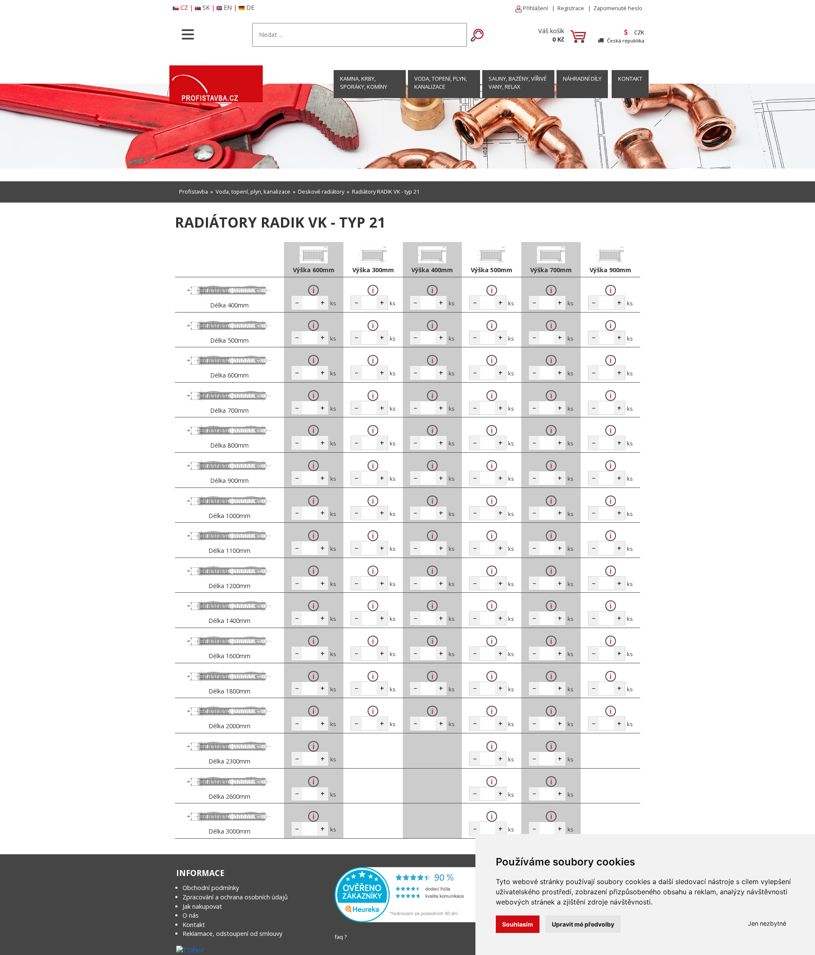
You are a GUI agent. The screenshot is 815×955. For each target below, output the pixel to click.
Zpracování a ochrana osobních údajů (235, 897)
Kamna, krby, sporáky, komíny (363, 82)
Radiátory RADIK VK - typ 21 (385, 191)
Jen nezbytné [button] (767, 923)
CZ (184, 7)
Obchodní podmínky (211, 888)
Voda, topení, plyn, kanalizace (440, 82)
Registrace (570, 8)
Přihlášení (535, 8)
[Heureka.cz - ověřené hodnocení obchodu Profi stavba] (406, 894)
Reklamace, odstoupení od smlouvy (232, 934)
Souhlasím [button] (517, 924)
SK (206, 7)
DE (250, 7)
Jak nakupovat (202, 906)
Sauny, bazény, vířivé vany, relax (518, 82)
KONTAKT (630, 78)
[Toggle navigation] (188, 33)
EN (228, 7)
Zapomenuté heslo (617, 8)
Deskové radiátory (321, 191)
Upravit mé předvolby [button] (583, 924)
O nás (191, 915)
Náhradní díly (582, 78)
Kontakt (194, 925)
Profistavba (193, 191)
